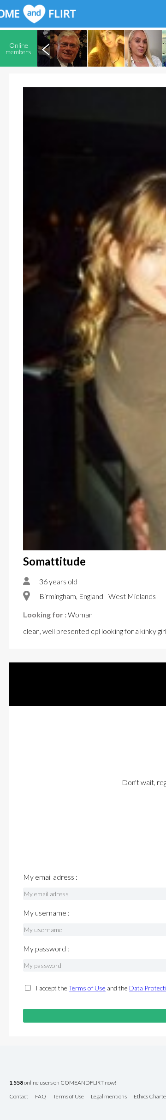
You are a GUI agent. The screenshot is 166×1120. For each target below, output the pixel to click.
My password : (46, 948)
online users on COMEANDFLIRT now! (62, 1083)
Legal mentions (109, 1097)
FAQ (40, 1097)
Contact (18, 1097)
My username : (46, 912)
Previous (45, 48)
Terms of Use (87, 988)
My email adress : (50, 877)
